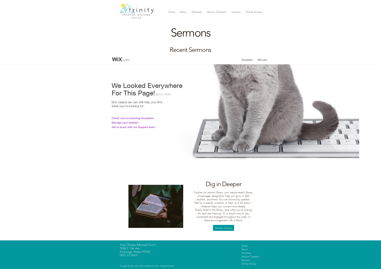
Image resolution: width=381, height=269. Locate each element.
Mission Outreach (250, 256)
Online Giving (249, 263)
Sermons (246, 260)
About (244, 249)
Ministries (246, 253)
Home (245, 245)
